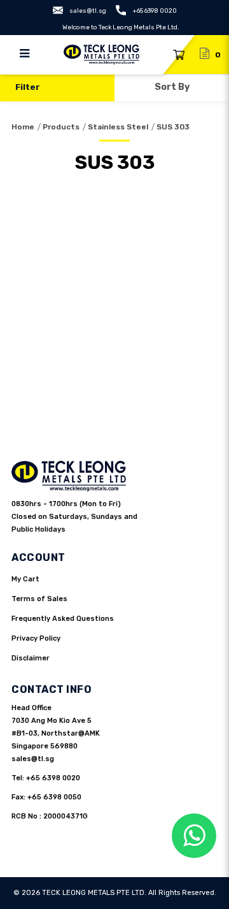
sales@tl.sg (87, 11)
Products (61, 126)
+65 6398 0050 (54, 797)
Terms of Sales (39, 599)
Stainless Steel (118, 126)
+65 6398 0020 (154, 11)
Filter (27, 87)
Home (22, 126)
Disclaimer (30, 658)
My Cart (25, 579)
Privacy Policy (35, 638)
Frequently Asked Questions (62, 618)
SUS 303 (173, 126)
